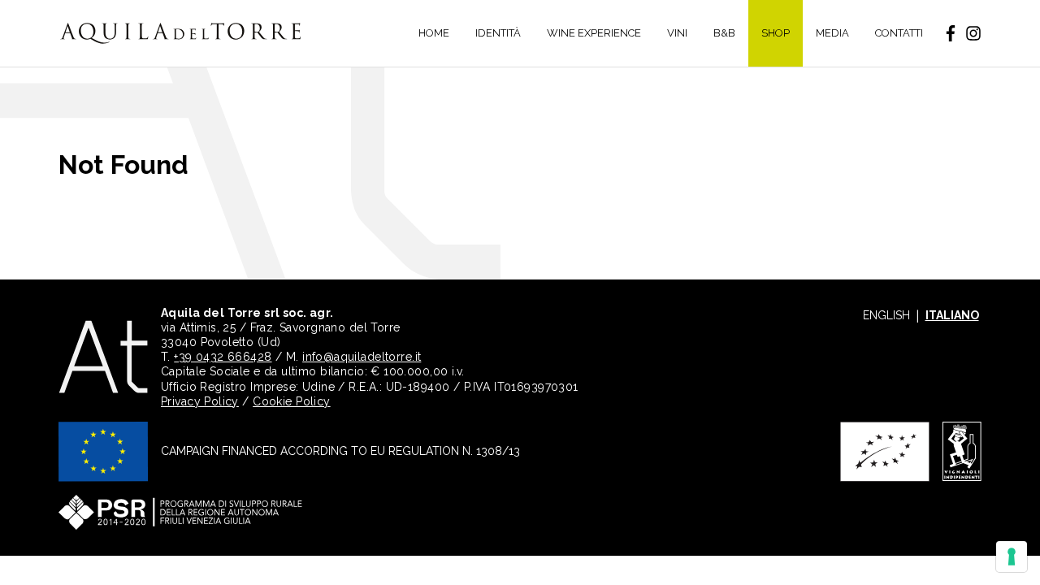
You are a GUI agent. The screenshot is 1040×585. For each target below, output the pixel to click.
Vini (677, 33)
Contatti (899, 33)
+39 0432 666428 (222, 356)
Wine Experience (594, 33)
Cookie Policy (291, 401)
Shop (775, 33)
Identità (498, 33)
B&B (724, 33)
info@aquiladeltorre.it (361, 356)
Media (832, 33)
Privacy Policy (200, 401)
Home (433, 33)
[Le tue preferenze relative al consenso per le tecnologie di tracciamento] (1011, 556)
